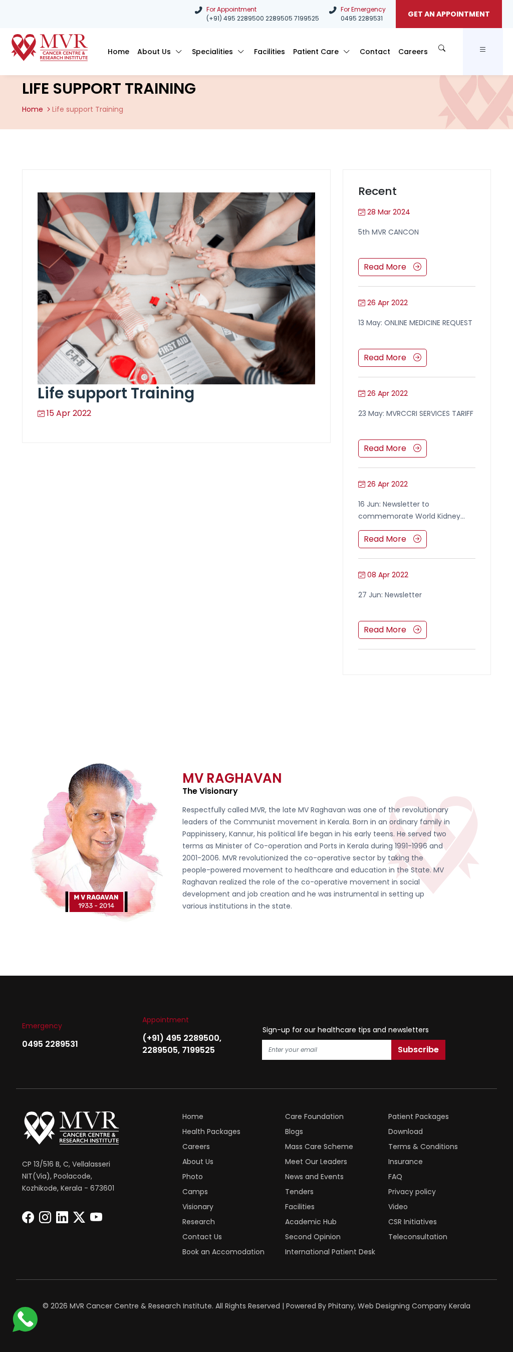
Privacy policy (412, 1192)
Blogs (294, 1131)
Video (398, 1207)
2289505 (279, 18)
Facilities (269, 52)
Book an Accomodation (223, 1252)
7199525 (306, 18)
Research (198, 1222)
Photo (192, 1177)
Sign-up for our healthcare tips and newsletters (346, 1030)
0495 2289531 (362, 18)
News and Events (314, 1177)
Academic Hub (311, 1222)
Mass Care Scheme (319, 1147)
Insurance (405, 1162)
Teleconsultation (417, 1237)
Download (405, 1131)
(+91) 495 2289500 (235, 18)
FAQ (395, 1177)
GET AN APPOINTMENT (449, 14)
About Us (155, 52)
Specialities (213, 52)
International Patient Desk (330, 1252)
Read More (386, 267)
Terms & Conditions (423, 1147)
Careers (413, 52)
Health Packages (211, 1131)
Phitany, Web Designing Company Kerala (399, 1306)
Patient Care (317, 52)
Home (118, 52)
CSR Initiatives (412, 1222)
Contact (375, 52)
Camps (195, 1192)
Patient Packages (418, 1116)
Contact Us (202, 1237)
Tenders (299, 1192)
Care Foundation (314, 1116)
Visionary (197, 1207)
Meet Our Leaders (316, 1162)
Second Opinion (313, 1237)
